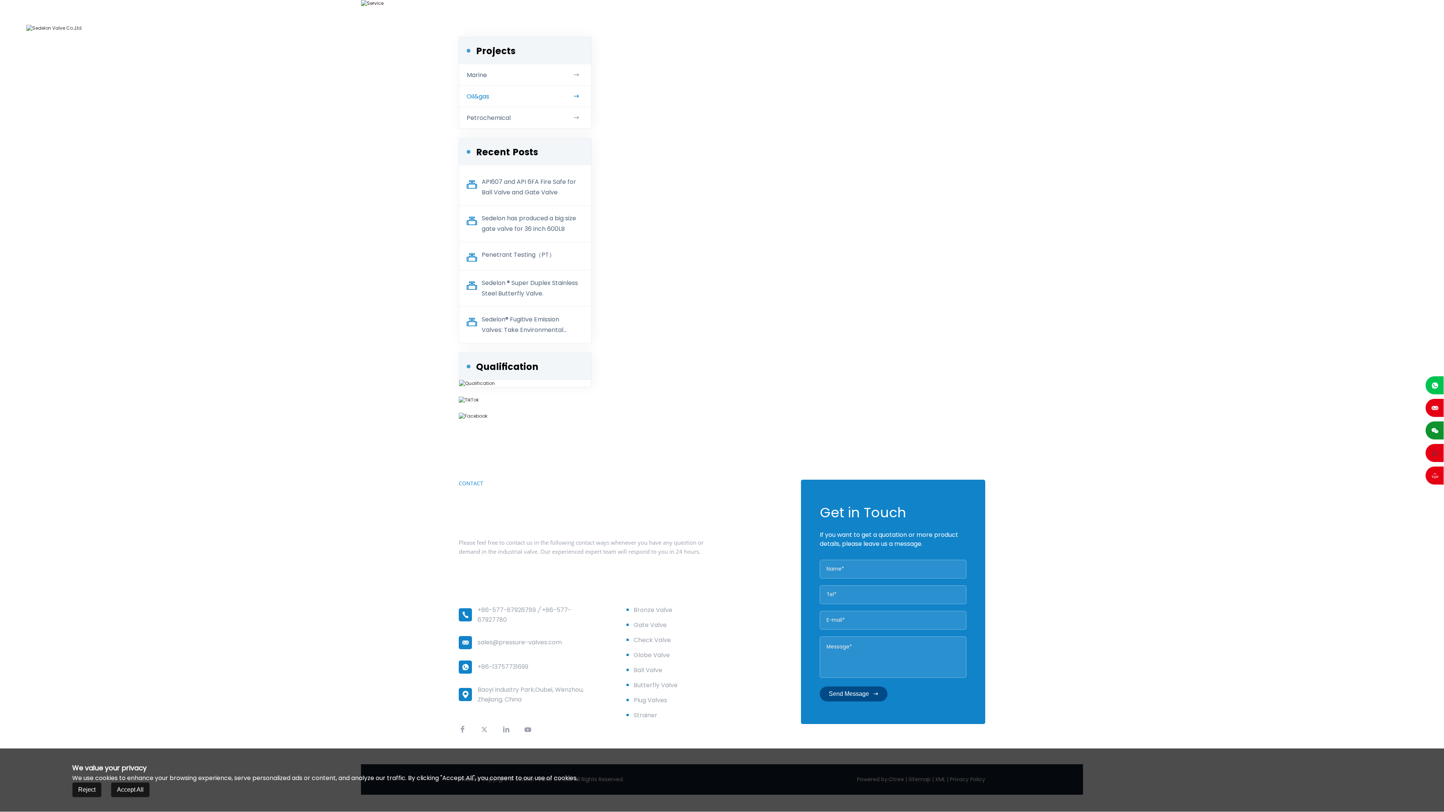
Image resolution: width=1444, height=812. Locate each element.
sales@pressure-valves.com (520, 642)
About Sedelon (1045, 28)
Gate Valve (650, 625)
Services (1150, 28)
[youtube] (528, 730)
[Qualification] (477, 383)
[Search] (1330, 28)
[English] (1345, 28)
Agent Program (1207, 28)
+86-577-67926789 (507, 610)
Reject (87, 790)
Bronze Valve (653, 610)
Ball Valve (648, 670)
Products (1103, 28)
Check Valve (652, 640)
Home (993, 28)
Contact (1304, 28)
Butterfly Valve (656, 685)
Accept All (130, 790)
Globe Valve (652, 655)
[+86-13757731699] (1434, 385)
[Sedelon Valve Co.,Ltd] (54, 28)
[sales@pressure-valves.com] (1434, 407)
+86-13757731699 (503, 666)
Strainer (645, 715)
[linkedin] (506, 730)
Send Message (849, 694)
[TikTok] (525, 400)
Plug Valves (650, 700)
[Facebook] (525, 416)
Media (1261, 28)
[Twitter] (484, 730)
